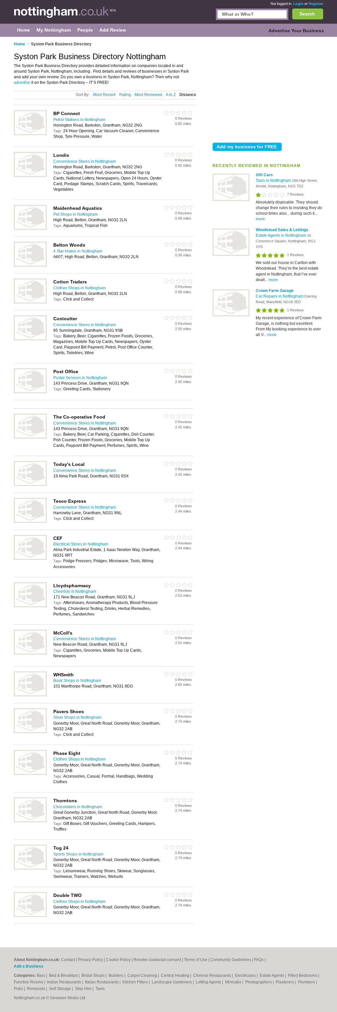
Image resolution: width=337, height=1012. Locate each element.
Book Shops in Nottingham (77, 680)
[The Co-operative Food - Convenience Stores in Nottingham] (30, 437)
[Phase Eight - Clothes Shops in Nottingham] (30, 773)
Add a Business (28, 966)
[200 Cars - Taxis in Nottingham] (231, 199)
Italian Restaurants (102, 982)
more (260, 219)
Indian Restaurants (64, 982)
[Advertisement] (268, 88)
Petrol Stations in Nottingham (79, 119)
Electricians (246, 975)
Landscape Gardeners (172, 982)
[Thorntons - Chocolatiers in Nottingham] (30, 821)
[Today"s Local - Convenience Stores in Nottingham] (30, 484)
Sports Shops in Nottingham (78, 854)
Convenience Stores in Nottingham (84, 161)
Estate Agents (272, 975)
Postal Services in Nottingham (80, 377)
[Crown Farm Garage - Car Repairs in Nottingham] (231, 315)
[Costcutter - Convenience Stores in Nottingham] (30, 339)
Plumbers (307, 982)
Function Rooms (29, 982)
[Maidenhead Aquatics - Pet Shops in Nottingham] (30, 228)
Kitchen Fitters (135, 982)
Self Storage (60, 988)
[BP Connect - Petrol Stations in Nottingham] (30, 134)
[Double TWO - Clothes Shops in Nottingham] (30, 915)
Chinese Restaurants (212, 975)
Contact (68, 959)
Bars (41, 975)
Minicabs (233, 982)
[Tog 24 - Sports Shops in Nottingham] (30, 868)
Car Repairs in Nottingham (280, 296)
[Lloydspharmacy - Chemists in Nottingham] (30, 606)
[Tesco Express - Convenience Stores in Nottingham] (30, 521)
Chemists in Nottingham (74, 591)
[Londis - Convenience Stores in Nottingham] (30, 175)
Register (316, 4)
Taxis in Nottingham (274, 180)
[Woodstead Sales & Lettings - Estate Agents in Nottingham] (231, 254)
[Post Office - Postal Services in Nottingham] (30, 392)
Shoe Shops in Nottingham (77, 717)
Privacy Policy (90, 959)
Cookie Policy (118, 959)
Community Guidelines (230, 959)
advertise (22, 82)
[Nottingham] (65, 15)
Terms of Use (195, 959)
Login (298, 4)
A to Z (171, 94)
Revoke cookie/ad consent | (159, 959)
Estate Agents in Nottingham (281, 235)
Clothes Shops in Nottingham (79, 288)
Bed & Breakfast (64, 975)
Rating (125, 94)
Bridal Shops (94, 975)
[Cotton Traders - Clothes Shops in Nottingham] (30, 302)
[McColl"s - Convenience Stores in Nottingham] (30, 653)
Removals (36, 988)
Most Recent (104, 94)
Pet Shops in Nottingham (75, 214)
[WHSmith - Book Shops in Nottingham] (30, 695)
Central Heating (175, 975)
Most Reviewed (148, 94)
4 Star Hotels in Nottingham (77, 251)
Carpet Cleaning (142, 975)
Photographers (259, 982)
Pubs (19, 988)
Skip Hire (83, 988)
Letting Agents (209, 982)
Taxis (100, 988)
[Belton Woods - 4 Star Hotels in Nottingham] (30, 265)
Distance (187, 94)
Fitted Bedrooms (303, 975)
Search (307, 13)
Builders (116, 975)
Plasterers (285, 982)
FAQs (259, 959)
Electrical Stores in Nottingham (80, 544)
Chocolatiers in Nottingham (77, 807)
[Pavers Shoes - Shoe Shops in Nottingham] (30, 732)
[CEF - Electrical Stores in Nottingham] (30, 558)
